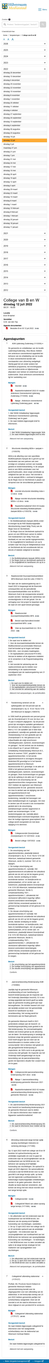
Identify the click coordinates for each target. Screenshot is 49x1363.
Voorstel (21, 386)
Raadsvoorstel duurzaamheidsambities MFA (25, 614)
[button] (43, 24)
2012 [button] (6, 290)
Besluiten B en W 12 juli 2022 (24, 328)
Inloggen (38, 1361)
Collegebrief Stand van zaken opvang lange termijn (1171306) (28, 1205)
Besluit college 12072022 (27, 841)
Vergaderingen (15, 35)
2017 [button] (6, 259)
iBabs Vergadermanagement (16, 1361)
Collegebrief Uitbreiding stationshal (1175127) (27, 1315)
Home (5, 35)
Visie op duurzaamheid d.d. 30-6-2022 (26, 629)
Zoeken (5, 19)
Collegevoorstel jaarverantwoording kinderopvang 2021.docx (27, 1073)
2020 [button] (6, 240)
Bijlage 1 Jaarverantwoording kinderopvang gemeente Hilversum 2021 (27, 1082)
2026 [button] (6, 44)
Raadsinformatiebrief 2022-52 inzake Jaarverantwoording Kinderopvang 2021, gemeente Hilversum (27, 1092)
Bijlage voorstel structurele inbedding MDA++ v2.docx (27, 500)
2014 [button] (6, 277)
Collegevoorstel (24, 1199)
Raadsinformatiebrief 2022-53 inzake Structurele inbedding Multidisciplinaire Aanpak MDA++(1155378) (27, 508)
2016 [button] (6, 265)
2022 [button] (6, 69)
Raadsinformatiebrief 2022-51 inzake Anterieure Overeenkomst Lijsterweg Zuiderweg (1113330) (27, 393)
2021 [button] (6, 233)
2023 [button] (6, 63)
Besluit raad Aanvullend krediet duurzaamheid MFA (25, 622)
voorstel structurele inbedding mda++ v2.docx (28, 492)
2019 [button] (6, 246)
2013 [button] (6, 284)
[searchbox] (20, 24)
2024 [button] (6, 56)
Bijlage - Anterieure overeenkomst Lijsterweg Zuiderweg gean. (26, 402)
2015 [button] (6, 271)
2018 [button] (6, 252)
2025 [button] (6, 50)
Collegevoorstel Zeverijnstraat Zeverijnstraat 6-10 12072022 (25, 834)
